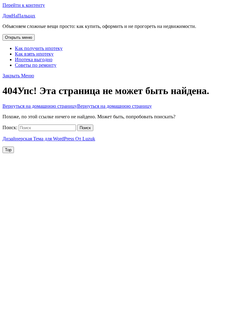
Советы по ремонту (35, 65)
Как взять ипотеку (34, 54)
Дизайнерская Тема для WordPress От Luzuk (48, 138)
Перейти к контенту (23, 5)
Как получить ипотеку (39, 48)
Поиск (85, 127)
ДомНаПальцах (18, 15)
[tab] (18, 37)
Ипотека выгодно (33, 59)
